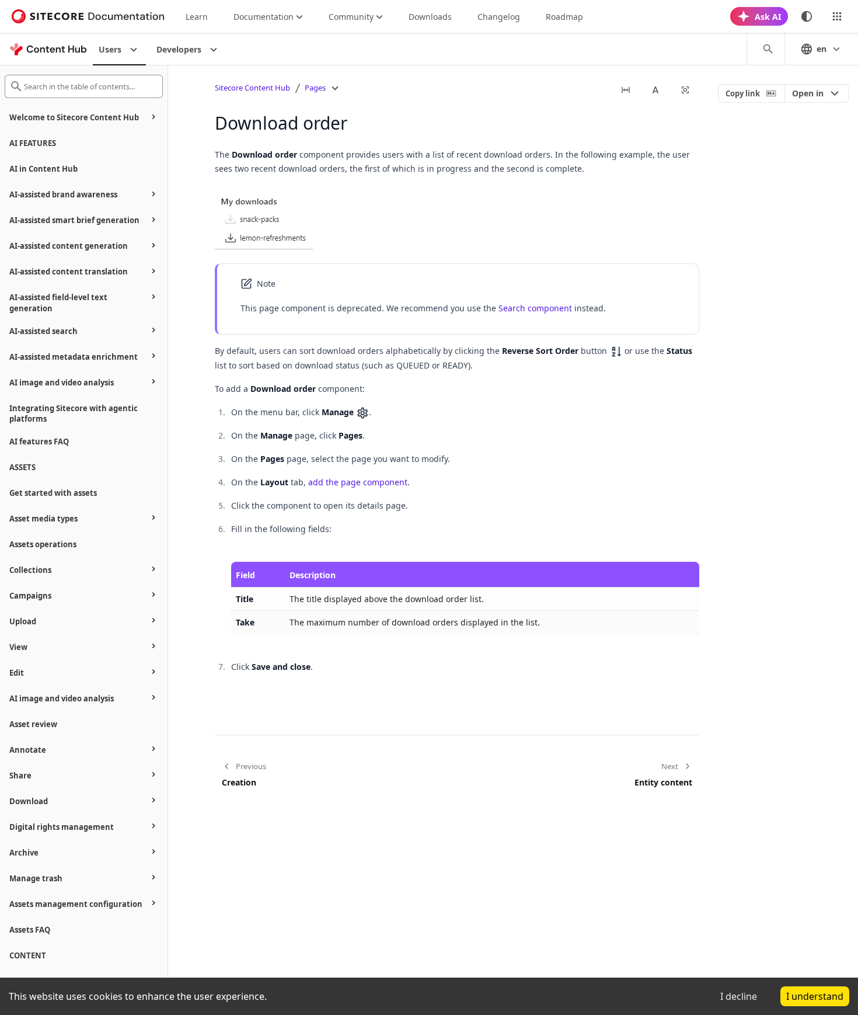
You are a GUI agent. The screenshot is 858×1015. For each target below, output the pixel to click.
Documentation (263, 16)
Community (351, 16)
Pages (315, 87)
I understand (814, 996)
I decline (738, 996)
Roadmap (564, 16)
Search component (535, 308)
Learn (197, 16)
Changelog (498, 16)
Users (110, 49)
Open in (808, 93)
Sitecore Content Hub (252, 87)
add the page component (357, 482)
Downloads (430, 16)
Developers (178, 49)
